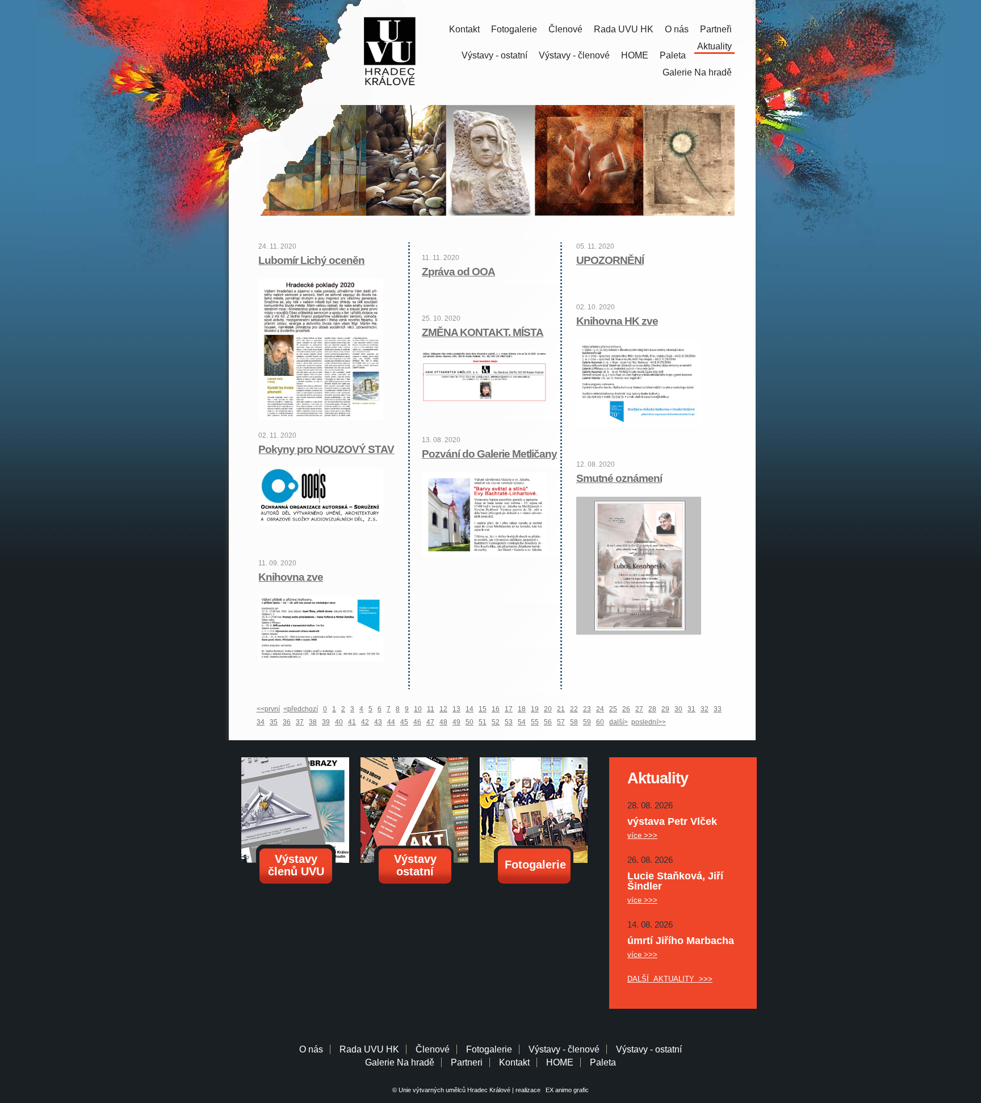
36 (287, 722)
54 (522, 722)
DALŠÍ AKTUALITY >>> (669, 979)
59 (587, 722)
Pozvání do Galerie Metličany (489, 454)
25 (613, 709)
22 (574, 709)
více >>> (642, 835)
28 (652, 709)
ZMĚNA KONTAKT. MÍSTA (482, 332)
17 (509, 709)
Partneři (716, 29)
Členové (565, 29)
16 (496, 709)
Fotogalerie (514, 29)
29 (665, 709)
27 (639, 709)
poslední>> (648, 722)
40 (339, 722)
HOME (634, 55)
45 (404, 722)
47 (430, 722)
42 (365, 722)
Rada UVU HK (623, 29)
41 (352, 722)
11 (430, 709)
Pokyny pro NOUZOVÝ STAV (326, 449)
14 (469, 709)
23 (587, 709)
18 (522, 709)
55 (535, 722)
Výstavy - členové (574, 55)
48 (443, 722)
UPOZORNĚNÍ (610, 260)
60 (600, 722)
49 (456, 722)
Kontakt (464, 29)
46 (417, 722)
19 (535, 709)
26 (626, 709)
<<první (268, 709)
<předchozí (300, 709)
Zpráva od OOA (458, 272)
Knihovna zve (290, 577)
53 (509, 722)
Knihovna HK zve (617, 321)
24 (600, 709)
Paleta (673, 55)
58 (574, 722)
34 (261, 722)
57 (561, 722)
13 (456, 709)
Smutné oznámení (619, 478)
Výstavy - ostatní (494, 55)
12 (443, 709)
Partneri (467, 1062)
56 (548, 722)
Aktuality (714, 46)
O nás (677, 29)
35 (274, 722)
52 (496, 722)
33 (718, 709)
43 (378, 722)
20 (548, 709)
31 (691, 709)
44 (391, 722)
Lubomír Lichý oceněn (311, 260)
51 (483, 722)
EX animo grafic (565, 1090)
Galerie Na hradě (399, 1062)
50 (469, 722)
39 (326, 722)
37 (300, 722)
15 (483, 709)
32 (704, 709)
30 (678, 709)
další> (618, 722)
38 (313, 722)
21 (561, 709)
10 (418, 709)
